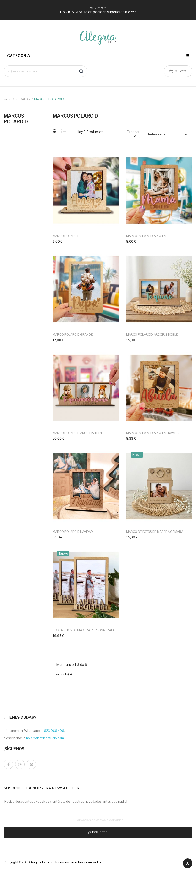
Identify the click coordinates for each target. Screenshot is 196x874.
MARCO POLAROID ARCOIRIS (147, 236)
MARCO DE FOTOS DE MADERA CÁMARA (154, 532)
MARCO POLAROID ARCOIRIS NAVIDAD (153, 433)
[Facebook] (8, 764)
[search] (81, 71)
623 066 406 (54, 731)
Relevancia (168, 134)
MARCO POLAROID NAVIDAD (73, 532)
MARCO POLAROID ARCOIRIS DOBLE (152, 334)
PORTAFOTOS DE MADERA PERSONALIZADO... (85, 630)
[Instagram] (20, 764)
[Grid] (57, 131)
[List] (63, 131)
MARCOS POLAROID (16, 118)
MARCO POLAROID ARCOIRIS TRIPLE (78, 433)
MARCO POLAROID (66, 236)
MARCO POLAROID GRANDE (73, 334)
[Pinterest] (31, 764)
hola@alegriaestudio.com (45, 738)
